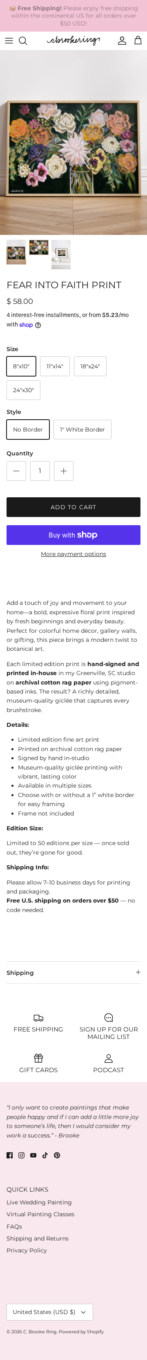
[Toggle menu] (9, 41)
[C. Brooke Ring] (73, 40)
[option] (73, 142)
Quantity (20, 453)
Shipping (20, 972)
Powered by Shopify (81, 1332)
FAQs (14, 1226)
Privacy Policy (27, 1250)
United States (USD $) (44, 1312)
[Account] (120, 41)
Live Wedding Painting (39, 1202)
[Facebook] (10, 1155)
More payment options (73, 554)
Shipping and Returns (38, 1238)
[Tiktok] (45, 1155)
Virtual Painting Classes (40, 1214)
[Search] (27, 41)
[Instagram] (21, 1155)
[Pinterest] (57, 1155)
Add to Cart (73, 507)
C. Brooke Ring (40, 1332)
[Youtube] (33, 1155)
